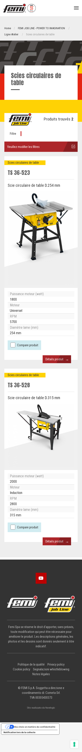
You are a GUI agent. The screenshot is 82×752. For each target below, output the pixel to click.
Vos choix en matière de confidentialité (34, 726)
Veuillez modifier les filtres (23, 147)
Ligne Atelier (11, 34)
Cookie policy (21, 669)
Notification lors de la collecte (19, 732)
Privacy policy (56, 664)
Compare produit (27, 345)
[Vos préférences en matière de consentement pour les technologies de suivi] (74, 744)
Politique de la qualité (31, 664)
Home (7, 28)
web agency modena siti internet (41, 708)
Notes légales (41, 674)
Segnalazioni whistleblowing (51, 669)
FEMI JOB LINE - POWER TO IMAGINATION (41, 28)
